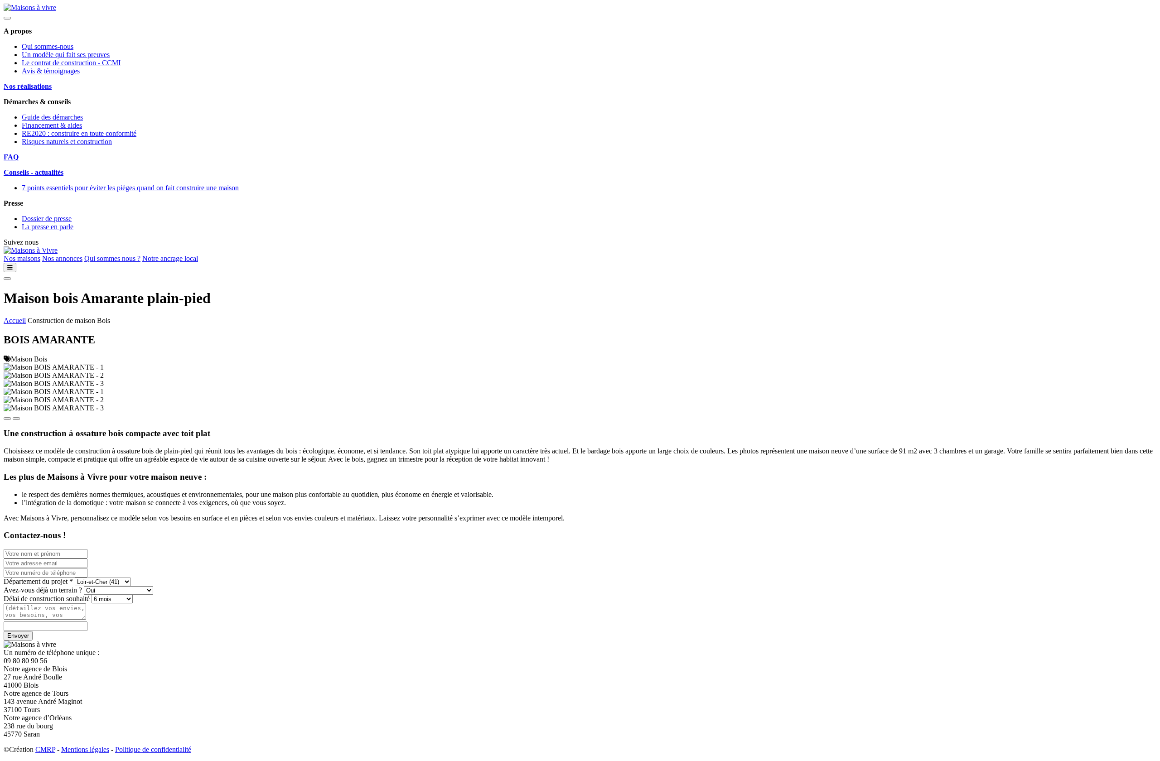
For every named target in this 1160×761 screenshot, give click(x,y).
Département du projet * (38, 581)
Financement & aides (52, 125)
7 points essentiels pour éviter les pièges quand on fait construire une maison (130, 188)
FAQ (11, 157)
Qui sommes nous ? (112, 258)
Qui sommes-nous (47, 46)
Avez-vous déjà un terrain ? (43, 590)
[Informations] (10, 267)
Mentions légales (85, 749)
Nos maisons (22, 258)
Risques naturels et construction (67, 141)
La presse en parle (47, 227)
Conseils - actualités (33, 172)
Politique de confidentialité (153, 749)
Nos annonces (62, 258)
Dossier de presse (47, 218)
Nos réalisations (28, 86)
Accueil (15, 320)
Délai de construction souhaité (47, 598)
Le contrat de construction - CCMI (71, 63)
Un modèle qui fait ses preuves (66, 54)
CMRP (45, 749)
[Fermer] (7, 18)
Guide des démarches (52, 117)
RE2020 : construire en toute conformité (79, 133)
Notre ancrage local (170, 258)
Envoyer (18, 635)
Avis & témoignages (51, 71)
